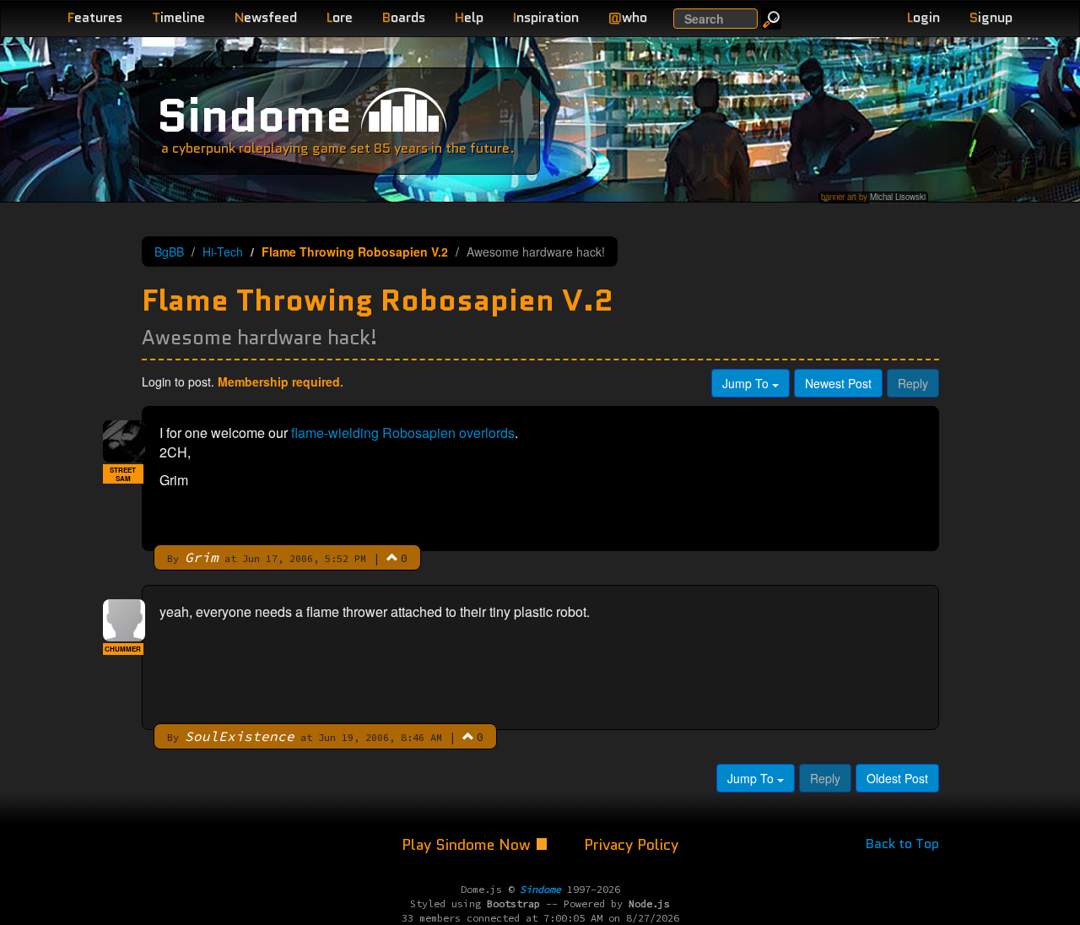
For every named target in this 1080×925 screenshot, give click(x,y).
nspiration (546, 17)
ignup (990, 17)
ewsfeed (266, 17)
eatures (95, 17)
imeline (178, 17)
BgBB (169, 251)
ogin (923, 17)
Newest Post (838, 383)
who (627, 17)
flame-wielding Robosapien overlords (403, 432)
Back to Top (902, 843)
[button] (392, 557)
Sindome (254, 115)
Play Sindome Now (468, 845)
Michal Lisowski (898, 197)
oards (403, 17)
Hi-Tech (222, 251)
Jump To (747, 383)
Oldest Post (897, 778)
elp (469, 17)
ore (340, 17)
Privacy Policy (631, 845)
